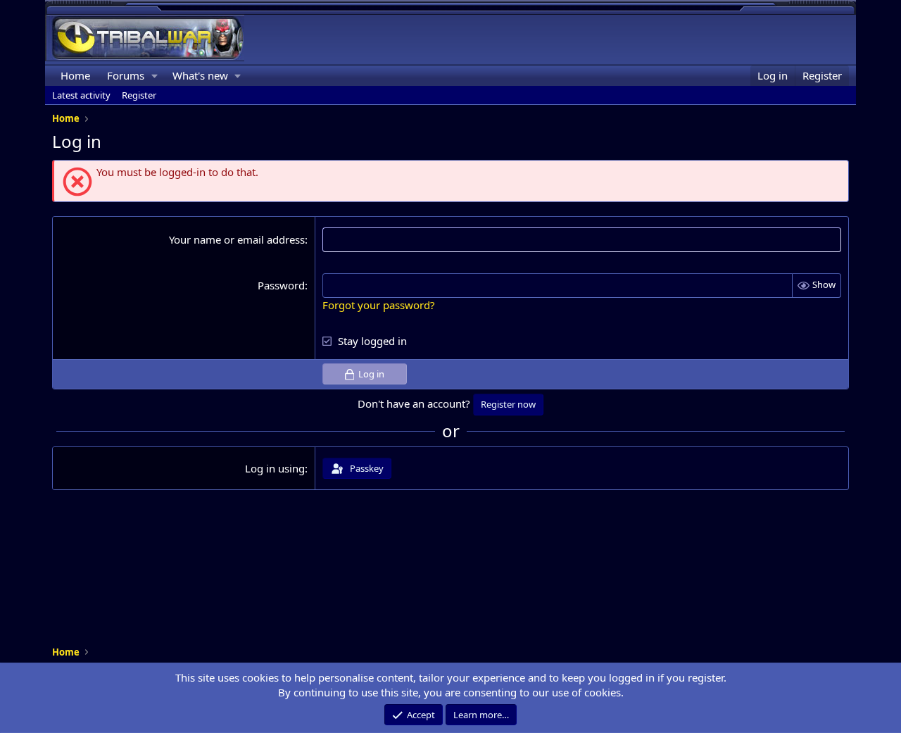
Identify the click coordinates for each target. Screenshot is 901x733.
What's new (200, 75)
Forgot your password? (378, 305)
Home (75, 75)
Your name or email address (237, 239)
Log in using (275, 468)
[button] (155, 75)
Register (139, 95)
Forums (125, 75)
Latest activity (81, 95)
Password (281, 285)
